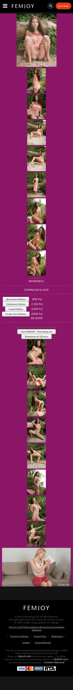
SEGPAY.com (61, 659)
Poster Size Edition (16, 314)
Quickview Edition (15, 299)
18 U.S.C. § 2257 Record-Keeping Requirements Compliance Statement (36, 628)
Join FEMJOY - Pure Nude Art (36, 331)
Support (26, 642)
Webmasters (57, 636)
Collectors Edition (15, 304)
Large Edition (16, 309)
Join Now (63, 6)
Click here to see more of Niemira (36, 327)
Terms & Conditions (19, 636)
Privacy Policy (40, 636)
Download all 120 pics (36, 336)
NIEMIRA (36, 278)
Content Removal (43, 642)
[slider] (25, 582)
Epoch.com (24, 656)
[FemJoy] (36, 610)
